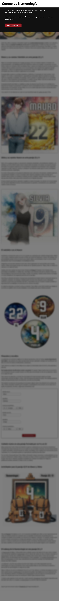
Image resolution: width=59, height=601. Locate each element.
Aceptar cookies (13, 25)
